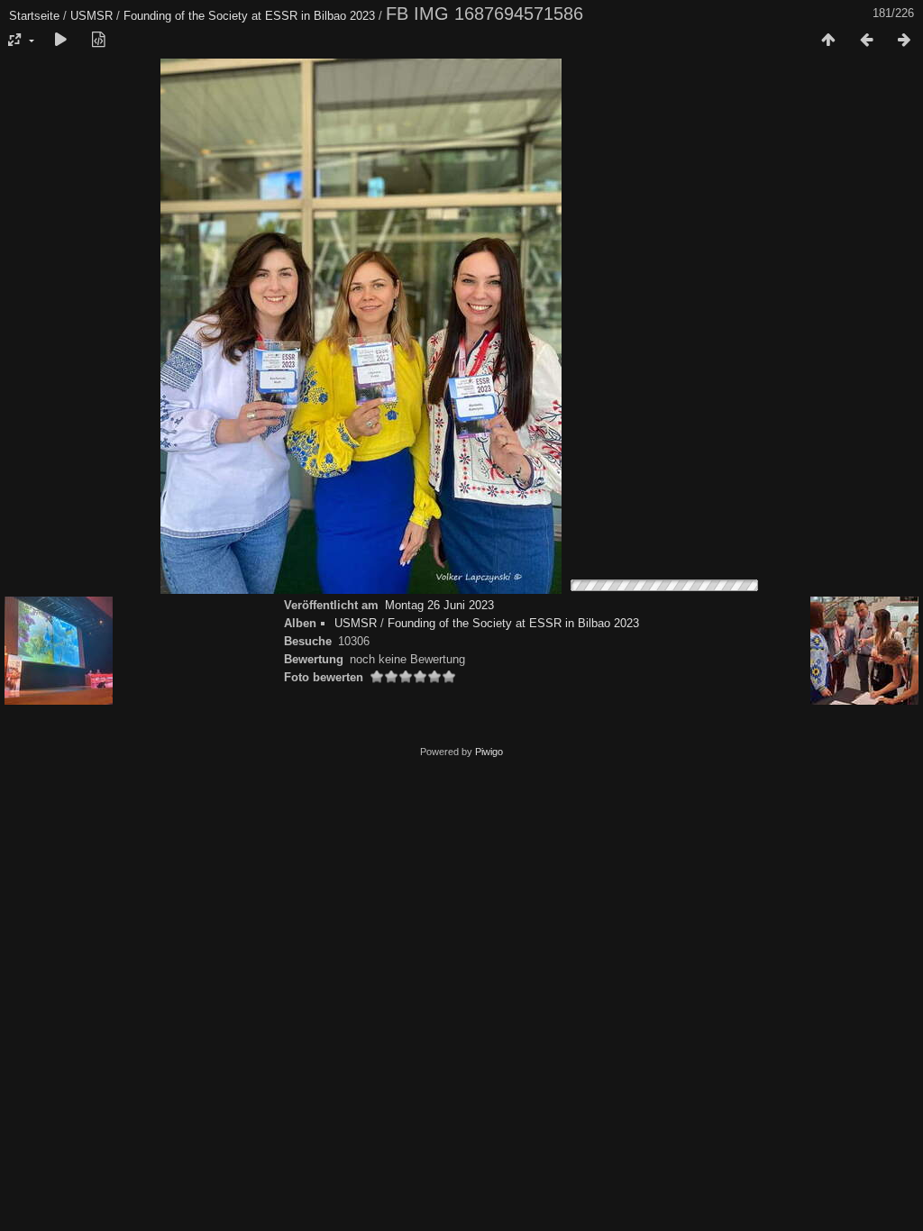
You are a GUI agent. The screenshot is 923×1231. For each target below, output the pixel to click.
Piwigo (489, 751)
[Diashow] (60, 41)
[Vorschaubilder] (828, 41)
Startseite (34, 16)
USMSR (91, 16)
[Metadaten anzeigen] (98, 41)
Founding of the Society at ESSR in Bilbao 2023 (249, 16)
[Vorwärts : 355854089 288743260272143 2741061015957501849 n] (904, 41)
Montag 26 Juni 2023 (439, 605)
